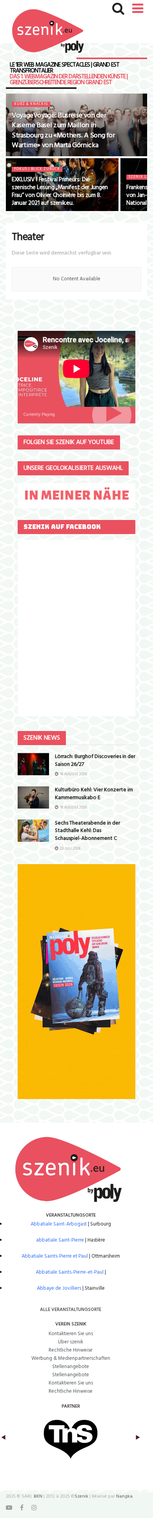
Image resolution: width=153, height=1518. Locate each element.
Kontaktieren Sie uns (71, 1334)
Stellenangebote (70, 1367)
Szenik (81, 1496)
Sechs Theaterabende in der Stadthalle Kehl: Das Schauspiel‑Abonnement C (87, 831)
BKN (38, 1496)
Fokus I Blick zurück (37, 169)
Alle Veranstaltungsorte (70, 1310)
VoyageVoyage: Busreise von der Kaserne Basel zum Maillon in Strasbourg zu (63, 130)
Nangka (124, 1496)
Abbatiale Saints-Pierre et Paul (55, 1256)
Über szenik (70, 1342)
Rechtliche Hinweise (71, 1350)
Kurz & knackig (31, 104)
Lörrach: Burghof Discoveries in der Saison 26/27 (95, 760)
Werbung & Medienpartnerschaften (70, 1358)
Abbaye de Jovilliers (59, 1288)
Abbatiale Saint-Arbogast (59, 1224)
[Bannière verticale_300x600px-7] (76, 982)
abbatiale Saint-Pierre (60, 1240)
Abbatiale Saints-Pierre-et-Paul (70, 1272)
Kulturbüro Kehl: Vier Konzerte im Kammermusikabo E (94, 793)
